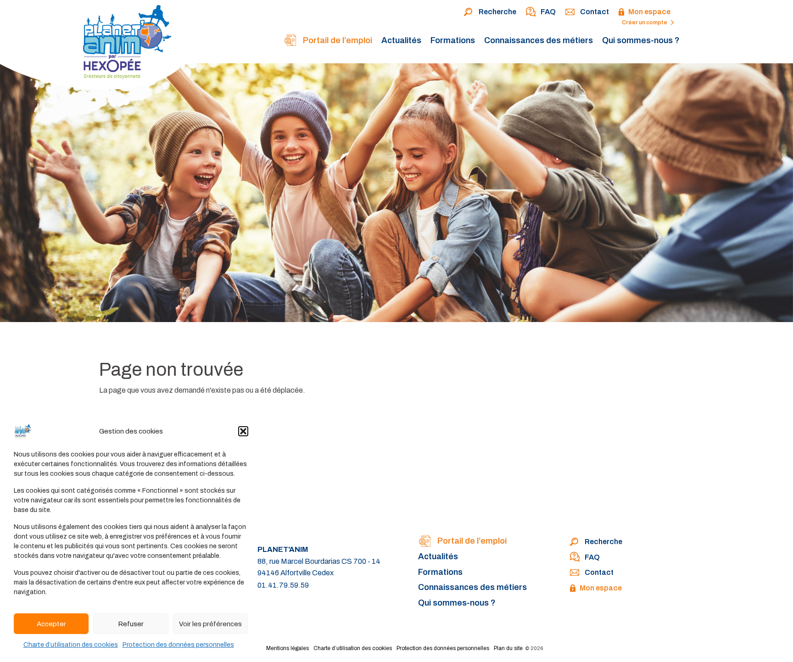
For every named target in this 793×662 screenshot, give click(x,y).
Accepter (51, 624)
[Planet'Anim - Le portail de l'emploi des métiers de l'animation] (96, 47)
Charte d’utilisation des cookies (70, 644)
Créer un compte (645, 22)
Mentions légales (287, 648)
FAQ (548, 12)
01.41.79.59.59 (283, 585)
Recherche (497, 12)
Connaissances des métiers (538, 40)
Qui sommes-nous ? (641, 40)
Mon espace (649, 12)
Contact (594, 12)
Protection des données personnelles (178, 644)
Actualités (401, 40)
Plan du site (508, 648)
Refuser (131, 624)
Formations (452, 40)
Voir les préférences (210, 624)
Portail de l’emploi (336, 40)
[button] (243, 431)
